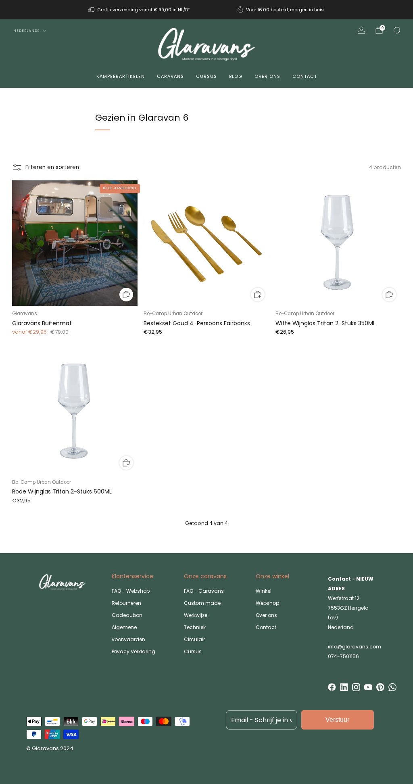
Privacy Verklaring (133, 651)
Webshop (267, 603)
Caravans (170, 76)
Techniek (195, 627)
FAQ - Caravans (204, 590)
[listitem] (139, 9)
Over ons (267, 76)
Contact (304, 76)
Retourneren (126, 603)
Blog (235, 76)
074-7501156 (343, 656)
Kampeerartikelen (120, 76)
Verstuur (337, 719)
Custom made (202, 603)
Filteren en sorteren (52, 167)
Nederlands (26, 30)
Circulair (194, 639)
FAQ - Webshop (131, 590)
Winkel (263, 590)
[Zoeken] (397, 30)
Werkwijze (195, 615)
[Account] (361, 30)
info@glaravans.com (354, 646)
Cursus (206, 76)
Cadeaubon (127, 615)
